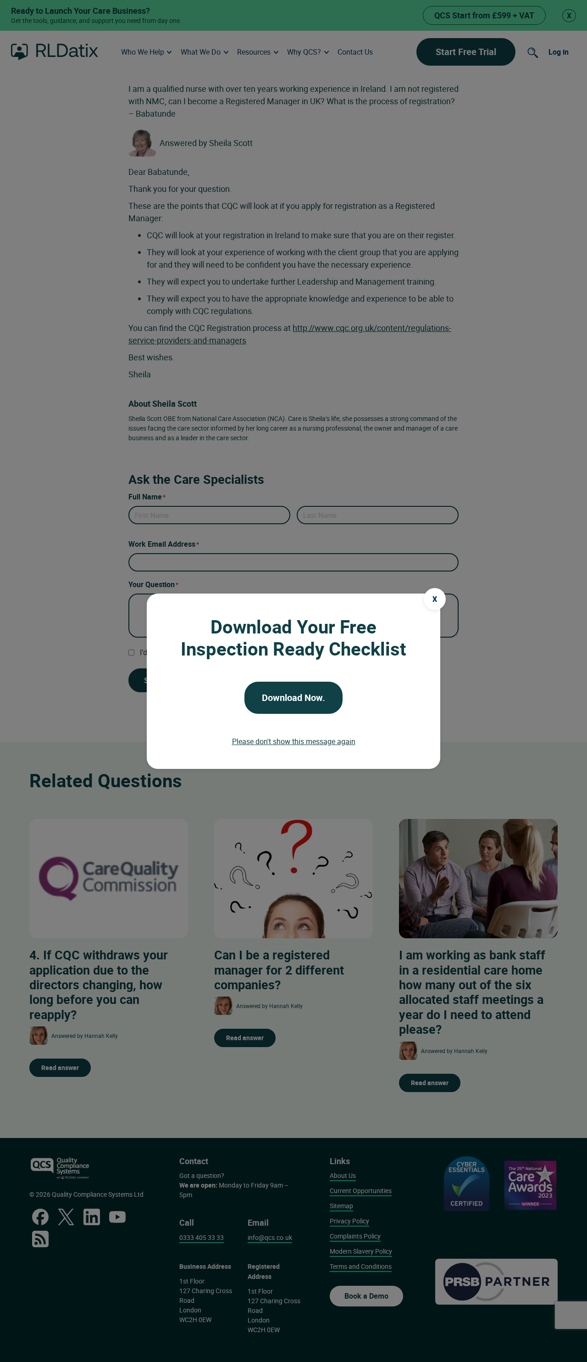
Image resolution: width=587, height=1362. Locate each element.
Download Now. (293, 697)
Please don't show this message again (293, 741)
